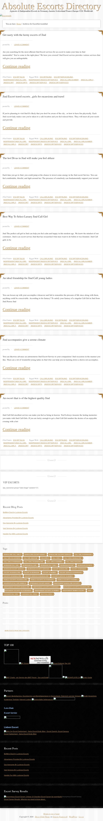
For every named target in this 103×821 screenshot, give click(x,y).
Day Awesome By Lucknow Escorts (15, 523)
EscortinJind (46, 77)
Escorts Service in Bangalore (37, 576)
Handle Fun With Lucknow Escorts (15, 534)
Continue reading (16, 66)
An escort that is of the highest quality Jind (26, 398)
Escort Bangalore (60, 569)
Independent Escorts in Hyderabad (17, 590)
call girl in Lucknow (12, 558)
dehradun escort (67, 565)
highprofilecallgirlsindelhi (15, 583)
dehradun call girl (11, 565)
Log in (81, 816)
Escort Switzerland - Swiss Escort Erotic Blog (20, 734)
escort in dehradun (31, 572)
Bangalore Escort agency (35, 554)
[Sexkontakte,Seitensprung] (42, 700)
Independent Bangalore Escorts (67, 583)
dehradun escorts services (38, 569)
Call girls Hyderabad (12, 561)
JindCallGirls (87, 80)
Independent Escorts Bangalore (16, 587)
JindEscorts (21, 83)
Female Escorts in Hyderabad (42, 579)
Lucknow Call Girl (11, 594)
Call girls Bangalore (72, 558)
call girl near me (30, 558)
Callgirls (45, 558)
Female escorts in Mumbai (68, 579)
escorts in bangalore (12, 576)
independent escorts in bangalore (76, 587)
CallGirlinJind (46, 139)
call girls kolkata (73, 561)
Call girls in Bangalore (33, 561)
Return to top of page (51, 813)
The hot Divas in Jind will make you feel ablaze (28, 158)
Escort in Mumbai (49, 572)
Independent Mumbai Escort (73, 590)
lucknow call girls (29, 594)
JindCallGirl (65, 141)
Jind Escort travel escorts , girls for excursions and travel (33, 96)
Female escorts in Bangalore (15, 579)
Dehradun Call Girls (48, 565)
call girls (56, 558)
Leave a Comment (21, 45)
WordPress (73, 816)
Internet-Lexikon (25, 700)
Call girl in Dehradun (83, 554)
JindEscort (8, 83)
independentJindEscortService (43, 80)
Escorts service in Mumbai (62, 576)
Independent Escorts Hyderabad (46, 587)
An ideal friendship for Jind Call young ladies (27, 278)
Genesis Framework (60, 816)
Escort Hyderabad (78, 569)
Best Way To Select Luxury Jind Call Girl (25, 216)
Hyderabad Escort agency (40, 583)
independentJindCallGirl (15, 80)
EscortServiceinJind (63, 77)
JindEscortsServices (59, 83)
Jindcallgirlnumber (69, 80)
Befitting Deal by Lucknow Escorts (15, 512)
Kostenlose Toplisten (11, 700)
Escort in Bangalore (12, 572)
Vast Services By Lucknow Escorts (15, 528)
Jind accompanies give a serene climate (24, 339)
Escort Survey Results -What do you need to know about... (25, 799)
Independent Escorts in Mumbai (47, 590)
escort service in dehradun (71, 572)
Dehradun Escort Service (14, 569)
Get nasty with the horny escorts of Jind (24, 35)
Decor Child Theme (42, 816)
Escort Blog (19, 77)
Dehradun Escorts (85, 565)
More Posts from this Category (17, 630)
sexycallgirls (46, 594)
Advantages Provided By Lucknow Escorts (18, 518)
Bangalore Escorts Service (60, 554)
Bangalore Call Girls (12, 554)
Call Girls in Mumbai (54, 561)
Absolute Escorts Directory (51, 6)
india (89, 590)
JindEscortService (38, 83)
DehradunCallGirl (30, 565)
